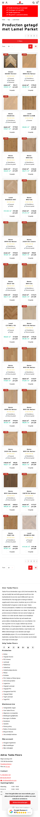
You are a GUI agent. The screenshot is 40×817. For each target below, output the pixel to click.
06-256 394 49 (6, 778)
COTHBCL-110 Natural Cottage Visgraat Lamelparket (10, 326)
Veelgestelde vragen (9, 708)
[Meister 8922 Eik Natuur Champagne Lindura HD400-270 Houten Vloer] (29, 312)
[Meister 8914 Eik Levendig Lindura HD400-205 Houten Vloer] (29, 270)
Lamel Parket (15, 20)
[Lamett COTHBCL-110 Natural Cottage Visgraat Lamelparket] (10, 312)
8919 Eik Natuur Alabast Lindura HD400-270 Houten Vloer (10, 242)
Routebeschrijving (6, 764)
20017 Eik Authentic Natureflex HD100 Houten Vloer (10, 535)
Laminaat (6, 662)
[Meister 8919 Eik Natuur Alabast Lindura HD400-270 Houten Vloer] (10, 228)
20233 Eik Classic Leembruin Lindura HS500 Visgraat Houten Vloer (29, 242)
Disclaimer (6, 721)
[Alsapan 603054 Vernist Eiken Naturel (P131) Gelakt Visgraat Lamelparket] (10, 60)
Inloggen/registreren (9, 743)
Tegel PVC (6, 699)
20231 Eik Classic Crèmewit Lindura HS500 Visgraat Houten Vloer (10, 451)
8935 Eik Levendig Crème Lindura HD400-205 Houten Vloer (29, 158)
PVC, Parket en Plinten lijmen (11, 678)
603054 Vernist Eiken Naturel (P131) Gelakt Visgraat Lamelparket (10, 74)
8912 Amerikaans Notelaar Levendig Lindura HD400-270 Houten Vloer (10, 493)
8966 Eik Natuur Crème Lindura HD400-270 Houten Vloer (29, 74)
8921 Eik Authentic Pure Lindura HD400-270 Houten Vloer (29, 200)
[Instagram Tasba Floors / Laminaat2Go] (13, 647)
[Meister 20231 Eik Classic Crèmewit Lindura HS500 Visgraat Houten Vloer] (10, 438)
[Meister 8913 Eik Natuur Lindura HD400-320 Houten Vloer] (29, 438)
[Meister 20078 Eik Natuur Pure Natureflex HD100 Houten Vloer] (29, 480)
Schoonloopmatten (9, 681)
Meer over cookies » (23, 808)
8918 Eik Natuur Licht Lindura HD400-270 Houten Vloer (10, 410)
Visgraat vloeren (8, 657)
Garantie (6, 724)
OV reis (7, 767)
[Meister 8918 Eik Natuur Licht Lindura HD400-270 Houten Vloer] (10, 396)
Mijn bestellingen (8, 745)
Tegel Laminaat (8, 697)
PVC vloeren (7, 659)
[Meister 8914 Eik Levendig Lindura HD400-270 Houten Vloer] (10, 354)
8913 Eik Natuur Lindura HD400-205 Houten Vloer (29, 368)
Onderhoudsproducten (10, 670)
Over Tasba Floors (9, 710)
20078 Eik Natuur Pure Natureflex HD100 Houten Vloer (29, 493)
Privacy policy (7, 726)
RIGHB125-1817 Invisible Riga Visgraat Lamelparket (10, 200)
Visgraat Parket (7, 694)
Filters (20, 41)
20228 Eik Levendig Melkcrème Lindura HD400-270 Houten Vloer (10, 116)
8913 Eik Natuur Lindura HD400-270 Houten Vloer (29, 410)
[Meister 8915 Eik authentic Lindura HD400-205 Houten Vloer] (10, 144)
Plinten (5, 673)
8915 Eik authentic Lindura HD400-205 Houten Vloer (10, 158)
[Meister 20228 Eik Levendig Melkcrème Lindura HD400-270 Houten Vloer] (10, 102)
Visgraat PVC (7, 689)
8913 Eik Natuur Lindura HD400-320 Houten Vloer (29, 451)
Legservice (6, 683)
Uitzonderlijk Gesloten (10, 734)
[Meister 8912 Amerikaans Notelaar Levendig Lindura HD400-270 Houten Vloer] (10, 480)
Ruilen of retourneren (9, 729)
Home (3, 20)
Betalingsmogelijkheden (10, 716)
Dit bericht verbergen (20, 802)
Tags (8, 20)
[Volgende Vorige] (37, 36)
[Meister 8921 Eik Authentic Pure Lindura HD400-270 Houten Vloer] (29, 186)
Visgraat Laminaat (8, 686)
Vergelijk (12, 90)
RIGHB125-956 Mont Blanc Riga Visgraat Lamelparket (29, 535)
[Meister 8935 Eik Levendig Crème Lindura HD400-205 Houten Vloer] (29, 144)
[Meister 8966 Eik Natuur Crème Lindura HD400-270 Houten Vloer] (29, 60)
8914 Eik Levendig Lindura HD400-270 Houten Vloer (10, 368)
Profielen (6, 675)
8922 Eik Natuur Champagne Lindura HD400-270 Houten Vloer (29, 326)
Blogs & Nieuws (8, 732)
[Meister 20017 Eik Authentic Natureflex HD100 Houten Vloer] (10, 522)
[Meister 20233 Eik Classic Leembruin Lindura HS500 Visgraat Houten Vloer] (29, 228)
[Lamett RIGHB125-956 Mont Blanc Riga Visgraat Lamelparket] (29, 522)
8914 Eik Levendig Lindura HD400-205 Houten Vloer (29, 284)
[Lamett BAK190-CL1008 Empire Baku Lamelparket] (29, 102)
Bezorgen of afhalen (9, 718)
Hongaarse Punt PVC (9, 691)
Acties (5, 654)
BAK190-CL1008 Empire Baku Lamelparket (29, 116)
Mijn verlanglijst (8, 748)
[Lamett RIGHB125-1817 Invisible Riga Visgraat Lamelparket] (10, 186)
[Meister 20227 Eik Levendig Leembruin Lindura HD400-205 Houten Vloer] (10, 270)
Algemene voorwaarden (10, 713)
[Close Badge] (32, 809)
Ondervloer (6, 667)
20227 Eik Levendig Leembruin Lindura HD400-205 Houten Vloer (10, 284)
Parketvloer (6, 665)
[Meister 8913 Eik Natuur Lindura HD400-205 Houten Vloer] (29, 354)
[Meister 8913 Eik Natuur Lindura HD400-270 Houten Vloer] (29, 396)
